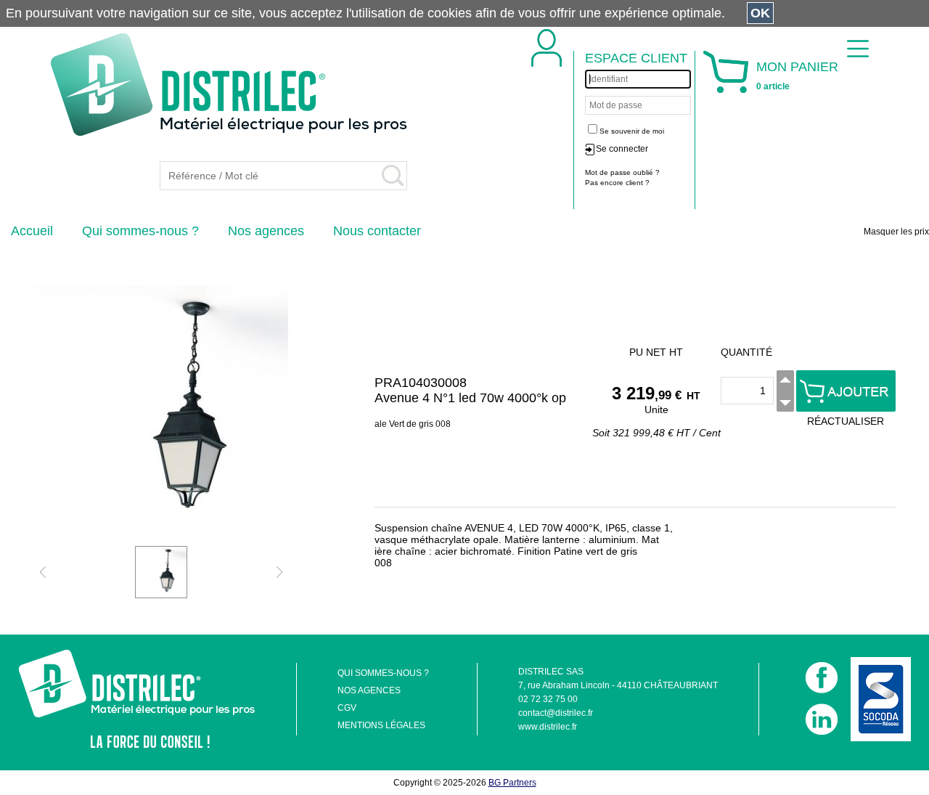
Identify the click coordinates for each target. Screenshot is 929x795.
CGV (346, 708)
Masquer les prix (896, 232)
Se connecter (622, 149)
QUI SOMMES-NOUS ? (383, 673)
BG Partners (512, 783)
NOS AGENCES (369, 690)
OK (760, 13)
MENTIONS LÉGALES (381, 725)
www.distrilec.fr (547, 727)
